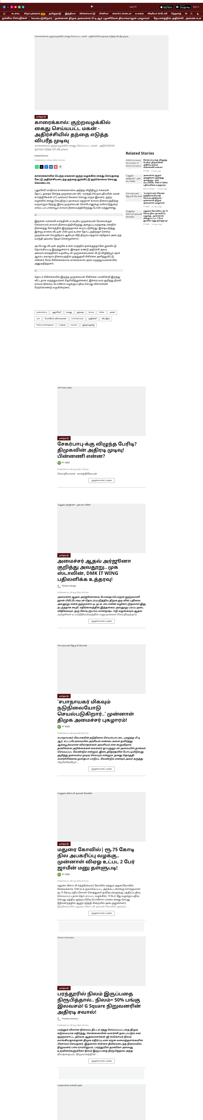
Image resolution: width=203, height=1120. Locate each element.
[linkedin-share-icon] (51, 168)
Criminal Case (77, 319)
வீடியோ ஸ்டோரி (157, 13)
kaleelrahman (41, 156)
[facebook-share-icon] (46, 168)
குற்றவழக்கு (88, 325)
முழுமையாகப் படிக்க (101, 480)
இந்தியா (70, 13)
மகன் (112, 312)
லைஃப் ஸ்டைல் (121, 13)
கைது (69, 312)
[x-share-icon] (41, 168)
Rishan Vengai (69, 586)
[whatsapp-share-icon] (37, 168)
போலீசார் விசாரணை (55, 319)
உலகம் (139, 13)
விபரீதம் (106, 319)
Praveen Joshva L (70, 1018)
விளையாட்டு (87, 13)
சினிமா (104, 13)
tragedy (62, 325)
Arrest (91, 312)
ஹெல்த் (176, 13)
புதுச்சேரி (56, 312)
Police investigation (45, 325)
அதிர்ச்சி (92, 319)
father (102, 312)
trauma (74, 325)
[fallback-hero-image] (134, 163)
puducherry (42, 312)
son (38, 319)
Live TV (133, 7)
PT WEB (66, 463)
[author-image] (59, 463)
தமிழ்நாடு (55, 13)
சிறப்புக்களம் (32, 13)
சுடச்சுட (15, 13)
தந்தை (80, 312)
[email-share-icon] (56, 168)
